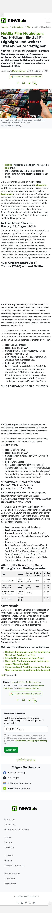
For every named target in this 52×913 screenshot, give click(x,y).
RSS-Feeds (9, 855)
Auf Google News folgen (19, 783)
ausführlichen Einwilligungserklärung (30, 740)
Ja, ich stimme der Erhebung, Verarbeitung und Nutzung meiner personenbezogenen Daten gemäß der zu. (25, 739)
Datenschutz (10, 824)
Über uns (8, 842)
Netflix (29, 682)
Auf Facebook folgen (17, 772)
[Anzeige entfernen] (50, 904)
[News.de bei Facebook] (26, 902)
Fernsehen (16, 682)
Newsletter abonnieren (18, 788)
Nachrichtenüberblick (14, 865)
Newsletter (9, 847)
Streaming (37, 682)
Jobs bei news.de (12, 873)
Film (23, 682)
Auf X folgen (13, 777)
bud (3, 675)
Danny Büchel (18, 71)
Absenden (11, 749)
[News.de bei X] (30, 902)
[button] (26, 76)
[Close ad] (2, 15)
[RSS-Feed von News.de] (34, 902)
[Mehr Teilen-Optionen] (35, 83)
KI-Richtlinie (9, 878)
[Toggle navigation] (48, 21)
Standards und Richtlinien (16, 829)
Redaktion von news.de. (29, 688)
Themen (8, 860)
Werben (8, 837)
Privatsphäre (10, 883)
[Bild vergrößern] (50, 91)
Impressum (9, 819)
